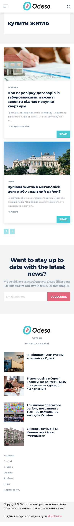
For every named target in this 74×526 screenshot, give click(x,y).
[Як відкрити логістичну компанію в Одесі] (14, 362)
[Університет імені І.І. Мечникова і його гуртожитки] (14, 436)
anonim (13, 211)
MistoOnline (54, 516)
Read (63, 134)
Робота (13, 87)
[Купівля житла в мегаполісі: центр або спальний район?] (37, 158)
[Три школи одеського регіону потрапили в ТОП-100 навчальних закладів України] (14, 412)
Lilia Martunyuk (18, 126)
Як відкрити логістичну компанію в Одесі (45, 356)
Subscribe (59, 296)
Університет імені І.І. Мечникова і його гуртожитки (42, 432)
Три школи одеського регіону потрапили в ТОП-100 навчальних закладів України (44, 410)
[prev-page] (6, 231)
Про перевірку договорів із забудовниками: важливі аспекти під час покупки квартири (34, 99)
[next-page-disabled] (12, 231)
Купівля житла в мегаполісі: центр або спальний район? (34, 189)
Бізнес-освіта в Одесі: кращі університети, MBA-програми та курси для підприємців (47, 384)
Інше (11, 181)
